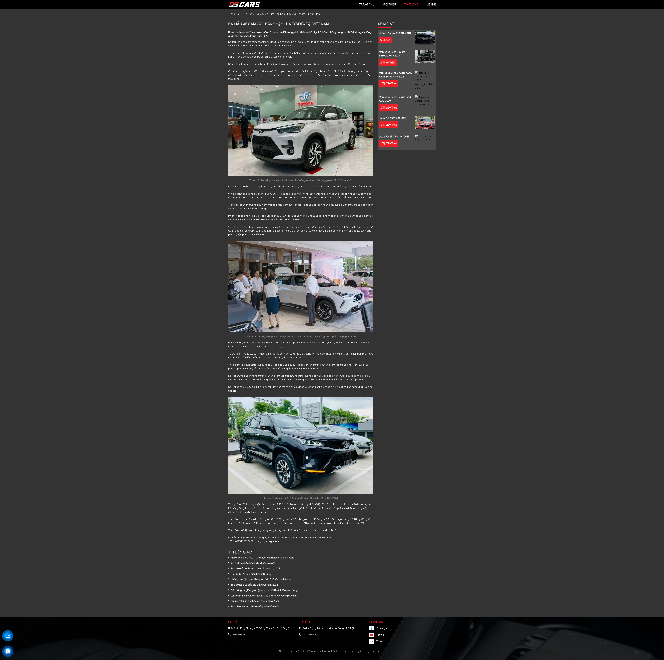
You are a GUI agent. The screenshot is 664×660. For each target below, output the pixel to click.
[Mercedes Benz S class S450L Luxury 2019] (425, 56)
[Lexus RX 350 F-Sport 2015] (425, 138)
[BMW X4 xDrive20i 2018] (425, 122)
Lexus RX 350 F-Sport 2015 (394, 136)
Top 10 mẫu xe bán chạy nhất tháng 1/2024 (255, 568)
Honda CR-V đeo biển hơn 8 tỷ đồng (251, 574)
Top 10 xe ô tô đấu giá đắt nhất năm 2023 (254, 584)
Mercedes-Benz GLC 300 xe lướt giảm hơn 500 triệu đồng (262, 557)
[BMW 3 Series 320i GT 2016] (425, 38)
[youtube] (372, 635)
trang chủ (366, 4)
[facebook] (372, 628)
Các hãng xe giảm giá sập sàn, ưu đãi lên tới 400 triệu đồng (264, 590)
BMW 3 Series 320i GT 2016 (395, 33)
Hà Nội (325, 197)
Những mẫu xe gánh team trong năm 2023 (255, 600)
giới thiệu (389, 4)
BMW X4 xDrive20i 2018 (392, 117)
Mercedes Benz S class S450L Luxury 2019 (392, 53)
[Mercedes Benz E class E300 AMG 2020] (425, 100)
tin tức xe (411, 4)
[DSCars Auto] (247, 4)
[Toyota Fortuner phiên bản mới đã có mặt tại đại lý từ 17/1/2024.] (301, 445)
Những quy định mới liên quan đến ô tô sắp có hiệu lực (261, 579)
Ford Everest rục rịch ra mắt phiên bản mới (255, 606)
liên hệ (431, 4)
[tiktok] (372, 641)
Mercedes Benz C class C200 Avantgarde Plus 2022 (395, 74)
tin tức (248, 13)
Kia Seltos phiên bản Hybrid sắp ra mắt (253, 563)
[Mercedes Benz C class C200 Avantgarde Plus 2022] (425, 80)
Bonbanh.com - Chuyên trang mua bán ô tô (360, 651)
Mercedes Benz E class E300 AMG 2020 (395, 98)
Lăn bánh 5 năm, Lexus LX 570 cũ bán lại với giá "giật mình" (264, 595)
